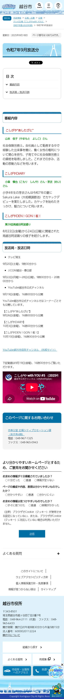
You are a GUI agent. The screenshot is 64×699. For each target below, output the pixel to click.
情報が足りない (45, 480)
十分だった (14, 480)
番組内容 (15, 84)
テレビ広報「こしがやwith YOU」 (28, 21)
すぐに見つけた (16, 505)
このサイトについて (32, 571)
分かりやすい (15, 494)
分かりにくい (46, 494)
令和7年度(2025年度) (23, 25)
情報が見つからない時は (22, 589)
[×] (57, 690)
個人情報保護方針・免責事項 (32, 583)
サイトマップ (48, 589)
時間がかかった (50, 505)
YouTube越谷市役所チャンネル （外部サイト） (30, 350)
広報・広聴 (30, 17)
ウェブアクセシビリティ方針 (32, 577)
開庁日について (11, 635)
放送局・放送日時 (20, 92)
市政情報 (17, 17)
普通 (28, 480)
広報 (40, 17)
